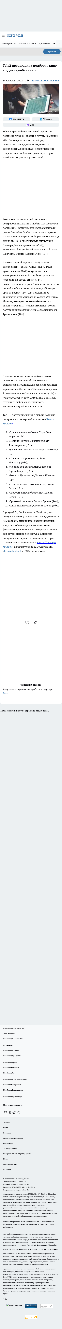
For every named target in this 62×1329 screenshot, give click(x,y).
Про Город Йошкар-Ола (13, 1039)
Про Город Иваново (11, 1050)
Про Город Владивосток (13, 1090)
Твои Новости (9, 1033)
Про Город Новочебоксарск (14, 1028)
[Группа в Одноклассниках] (10, 1112)
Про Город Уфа (9, 1073)
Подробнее (52, 1245)
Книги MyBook (13, 551)
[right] (59, 43)
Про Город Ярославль (12, 1056)
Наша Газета (8, 1045)
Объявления (8, 1143)
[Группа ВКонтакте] (16, 119)
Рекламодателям (10, 1164)
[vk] (27, 622)
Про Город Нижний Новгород (15, 1079)
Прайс (5, 1159)
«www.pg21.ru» (23, 1179)
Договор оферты (10, 1148)
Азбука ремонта (8, 43)
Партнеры (7, 1169)
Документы (44, 43)
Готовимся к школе (27, 43)
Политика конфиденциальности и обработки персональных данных (30, 1249)
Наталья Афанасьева (45, 80)
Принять (51, 51)
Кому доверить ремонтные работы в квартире (27, 691)
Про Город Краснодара (12, 1096)
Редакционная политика (13, 1138)
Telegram (6, 1122)
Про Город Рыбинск (11, 1068)
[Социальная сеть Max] (31, 125)
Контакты (7, 1133)
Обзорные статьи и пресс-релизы (17, 1154)
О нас (5, 1128)
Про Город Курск (10, 1062)
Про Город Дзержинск (12, 1085)
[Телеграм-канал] (45, 119)
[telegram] (36, 622)
